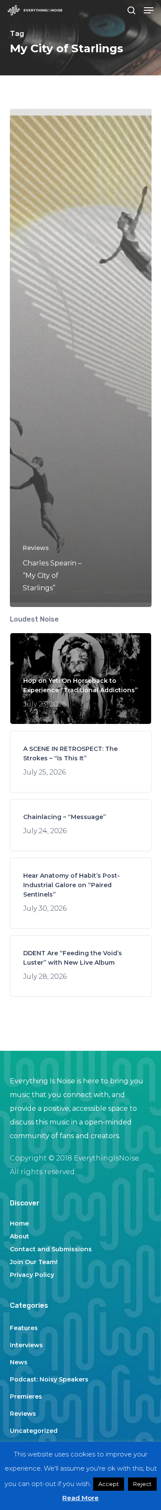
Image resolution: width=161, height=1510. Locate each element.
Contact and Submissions (51, 1249)
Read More (80, 1498)
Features (24, 1328)
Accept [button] (108, 1483)
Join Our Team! (34, 1262)
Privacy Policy (32, 1275)
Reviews (36, 548)
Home (19, 1223)
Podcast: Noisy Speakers (49, 1379)
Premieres (26, 1396)
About (19, 1236)
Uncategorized (34, 1431)
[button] (148, 10)
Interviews (26, 1345)
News (18, 1362)
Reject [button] (142, 1483)
